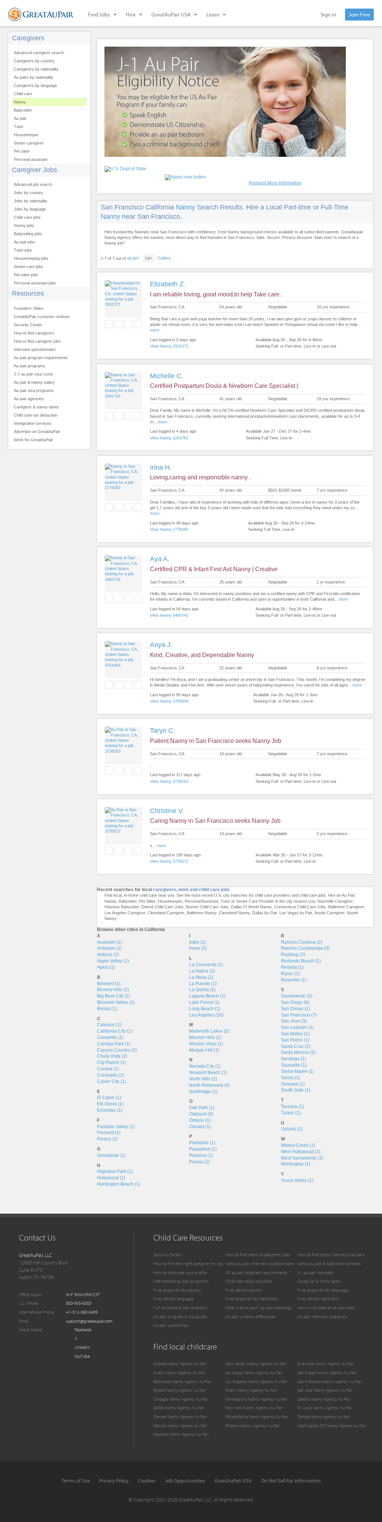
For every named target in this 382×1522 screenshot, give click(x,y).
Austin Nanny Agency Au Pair (179, 1372)
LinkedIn (81, 1347)
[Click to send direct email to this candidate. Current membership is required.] (119, 324)
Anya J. (161, 644)
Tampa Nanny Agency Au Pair (323, 1416)
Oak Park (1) (202, 1107)
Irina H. (161, 467)
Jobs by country (28, 192)
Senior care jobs (28, 266)
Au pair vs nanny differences (250, 1316)
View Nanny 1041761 (169, 438)
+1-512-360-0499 (82, 1312)
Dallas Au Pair (264, 913)
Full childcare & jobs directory (180, 1307)
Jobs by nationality (30, 201)
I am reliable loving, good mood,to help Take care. (215, 294)
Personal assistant (30, 159)
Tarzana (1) (292, 1106)
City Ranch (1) (111, 1062)
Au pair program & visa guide (180, 1316)
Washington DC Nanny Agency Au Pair (331, 1425)
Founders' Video (28, 308)
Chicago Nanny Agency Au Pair (181, 1399)
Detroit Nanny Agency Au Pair (180, 1425)
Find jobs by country (243, 1290)
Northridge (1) (203, 1091)
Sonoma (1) (293, 1084)
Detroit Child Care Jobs (162, 907)
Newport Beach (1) (208, 1072)
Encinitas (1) (109, 1110)
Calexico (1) (109, 1024)
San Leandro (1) (297, 1027)
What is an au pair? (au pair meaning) (258, 1307)
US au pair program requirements (256, 1272)
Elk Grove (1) (110, 1104)
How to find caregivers (34, 333)
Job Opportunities (185, 1480)
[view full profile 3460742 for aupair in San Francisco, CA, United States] (123, 579)
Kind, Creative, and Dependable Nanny (202, 655)
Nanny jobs (24, 225)
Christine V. (167, 811)
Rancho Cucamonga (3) (305, 948)
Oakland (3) (201, 1114)
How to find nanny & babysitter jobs (257, 1254)
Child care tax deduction (35, 415)
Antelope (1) (109, 948)
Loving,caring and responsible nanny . (200, 477)
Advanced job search (33, 184)
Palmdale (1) (202, 1142)
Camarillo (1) (110, 1037)
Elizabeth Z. (167, 284)
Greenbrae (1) (111, 1155)
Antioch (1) (108, 954)
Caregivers (28, 38)
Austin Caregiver (329, 913)
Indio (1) (197, 942)
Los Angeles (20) (206, 1015)
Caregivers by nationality (36, 69)
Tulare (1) (291, 1112)
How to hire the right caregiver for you (188, 1263)
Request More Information (275, 183)
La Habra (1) (202, 971)
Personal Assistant (201, 901)
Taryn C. (162, 730)
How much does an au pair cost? (326, 1307)
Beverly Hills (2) (113, 989)
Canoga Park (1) (114, 1043)
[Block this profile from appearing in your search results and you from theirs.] (138, 324)
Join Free (359, 14)
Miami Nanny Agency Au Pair (251, 1390)
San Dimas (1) (295, 1008)
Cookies (147, 1480)
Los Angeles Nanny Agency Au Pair (256, 1381)
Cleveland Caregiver (166, 913)
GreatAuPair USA (233, 1480)
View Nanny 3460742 (169, 615)
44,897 (133, 258)
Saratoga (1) (293, 1058)
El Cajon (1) (109, 1097)
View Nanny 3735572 (169, 861)
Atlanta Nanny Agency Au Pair (180, 1363)
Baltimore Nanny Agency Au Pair (182, 1381)
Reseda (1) (292, 967)
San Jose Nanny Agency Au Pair (325, 1390)
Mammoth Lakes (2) (209, 1031)
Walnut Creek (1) (298, 1145)
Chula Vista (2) (112, 1056)
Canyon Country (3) (117, 1050)
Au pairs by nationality (33, 77)
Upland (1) (292, 1129)
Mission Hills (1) (205, 1037)
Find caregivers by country (177, 1290)
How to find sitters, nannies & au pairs (331, 1254)
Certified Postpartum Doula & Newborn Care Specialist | (224, 386)
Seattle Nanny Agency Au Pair (324, 1399)
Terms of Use (76, 1480)
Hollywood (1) (111, 1177)
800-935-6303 (78, 1303)
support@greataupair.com (89, 1321)
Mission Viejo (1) (206, 1043)
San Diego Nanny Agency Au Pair (327, 1372)
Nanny (20, 102)
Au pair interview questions (322, 1316)
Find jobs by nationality (318, 1298)
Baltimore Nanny (202, 913)
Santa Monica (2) (298, 1052)
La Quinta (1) (202, 989)
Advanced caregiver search (39, 52)
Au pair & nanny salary (34, 382)
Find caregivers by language (322, 1290)
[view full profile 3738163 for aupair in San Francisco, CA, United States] (123, 751)
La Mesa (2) (201, 977)
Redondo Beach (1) (301, 961)
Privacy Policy (114, 1480)
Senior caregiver (29, 143)
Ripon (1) (290, 973)
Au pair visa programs (34, 390)
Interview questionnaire (35, 349)
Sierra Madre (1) (297, 1071)
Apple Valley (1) (113, 961)
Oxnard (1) (200, 1126)
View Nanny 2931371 (169, 346)
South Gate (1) (295, 1090)
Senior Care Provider (255, 901)
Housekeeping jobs (31, 258)
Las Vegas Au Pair (295, 913)
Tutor (19, 126)
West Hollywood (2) (300, 1151)
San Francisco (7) (299, 1015)
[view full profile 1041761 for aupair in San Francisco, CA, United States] (123, 396)
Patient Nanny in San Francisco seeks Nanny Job (215, 741)
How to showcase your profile (180, 1272)
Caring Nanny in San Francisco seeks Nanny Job (215, 821)
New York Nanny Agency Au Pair (254, 1407)
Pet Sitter (147, 901)
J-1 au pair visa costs (33, 374)
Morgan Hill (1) (204, 1050)
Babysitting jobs (28, 233)
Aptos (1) (106, 967)
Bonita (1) (107, 1008)
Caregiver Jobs (34, 170)
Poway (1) (199, 1161)
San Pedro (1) (295, 1040)
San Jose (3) (294, 1021)
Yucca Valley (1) (297, 1180)
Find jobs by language (173, 1298)
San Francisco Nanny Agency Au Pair (329, 1381)
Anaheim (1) (109, 942)
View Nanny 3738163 (169, 781)
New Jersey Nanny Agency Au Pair (255, 1363)
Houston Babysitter (121, 907)
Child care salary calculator (249, 1281)
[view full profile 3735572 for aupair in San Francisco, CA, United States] (123, 831)
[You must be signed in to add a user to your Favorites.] (109, 324)
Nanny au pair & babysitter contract (329, 1263)
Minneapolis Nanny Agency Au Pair (256, 1399)
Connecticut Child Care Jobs (300, 907)
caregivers (164, 889)
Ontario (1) (200, 1120)
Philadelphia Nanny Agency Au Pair (256, 1416)
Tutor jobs (23, 250)
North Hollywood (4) (209, 1085)
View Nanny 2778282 (169, 529)
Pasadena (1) (203, 1149)
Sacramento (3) (296, 996)
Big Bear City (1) (113, 996)
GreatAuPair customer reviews (42, 316)
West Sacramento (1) (302, 1158)
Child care (23, 93)
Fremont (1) (108, 1132)
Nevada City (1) (205, 1066)
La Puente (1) (203, 983)
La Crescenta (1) (206, 964)
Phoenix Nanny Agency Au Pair (252, 1425)
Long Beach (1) (204, 1008)
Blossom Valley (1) (116, 1002)
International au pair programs (180, 1281)
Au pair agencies (29, 398)
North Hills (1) (203, 1078)
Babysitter (23, 110)
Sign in (328, 14)
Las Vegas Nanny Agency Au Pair (254, 1372)
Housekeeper (26, 135)
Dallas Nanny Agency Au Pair (178, 1407)
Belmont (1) (108, 983)
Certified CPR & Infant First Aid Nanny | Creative (214, 569)
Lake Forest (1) (204, 1002)
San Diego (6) (295, 1002)
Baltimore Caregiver (346, 907)
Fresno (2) (107, 1139)
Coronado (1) (110, 1075)
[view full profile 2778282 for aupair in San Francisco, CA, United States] (123, 487)
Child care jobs (27, 217)
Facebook (82, 1329)
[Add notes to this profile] (128, 324)
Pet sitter (22, 151)
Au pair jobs (24, 242)
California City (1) (114, 1031)
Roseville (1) (294, 980)
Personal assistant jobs (35, 283)
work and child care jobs (204, 889)
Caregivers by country (34, 61)
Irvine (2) (198, 948)
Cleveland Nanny (234, 913)
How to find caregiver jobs (37, 341)
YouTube (81, 1356)
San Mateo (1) (295, 1033)
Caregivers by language (35, 85)
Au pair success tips (170, 1325)
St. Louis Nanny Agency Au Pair (325, 1407)
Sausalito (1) (294, 1065)
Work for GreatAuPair (33, 440)
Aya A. (159, 559)
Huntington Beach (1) (118, 1184)
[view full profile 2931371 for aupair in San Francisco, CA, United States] (123, 304)
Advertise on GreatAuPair (37, 431)
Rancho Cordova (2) (301, 942)
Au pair (20, 118)
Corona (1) (108, 1068)
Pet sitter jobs (26, 275)
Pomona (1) (201, 1155)
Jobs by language (30, 209)
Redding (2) (293, 954)
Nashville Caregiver (335, 901)
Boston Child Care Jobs (207, 907)
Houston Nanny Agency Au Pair (181, 1434)
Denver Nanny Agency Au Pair (180, 1416)
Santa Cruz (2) (295, 1046)
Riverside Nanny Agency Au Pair (325, 1363)
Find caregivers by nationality (251, 1298)
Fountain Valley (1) (116, 1126)
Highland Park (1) (115, 1171)
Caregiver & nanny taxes (36, 407)
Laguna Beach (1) (207, 996)
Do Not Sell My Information (291, 1480)
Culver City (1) (111, 1081)
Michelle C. (166, 376)
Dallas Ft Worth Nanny (251, 907)
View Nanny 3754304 (169, 701)
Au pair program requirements (41, 357)
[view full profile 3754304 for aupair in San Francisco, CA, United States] (123, 665)
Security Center (28, 325)
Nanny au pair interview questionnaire (259, 1263)
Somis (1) (290, 1077)
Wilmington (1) (295, 1164)
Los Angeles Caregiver (124, 913)
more (154, 330)
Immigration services (32, 423)
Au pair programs (29, 366)
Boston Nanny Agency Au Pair (179, 1390)
